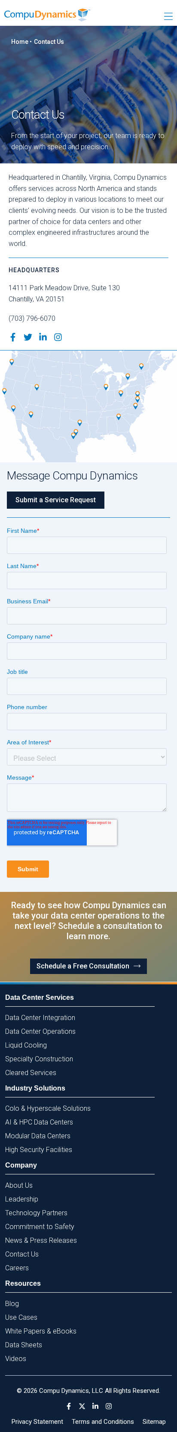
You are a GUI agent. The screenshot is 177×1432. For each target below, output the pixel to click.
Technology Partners (36, 1213)
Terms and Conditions (103, 1422)
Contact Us (22, 1254)
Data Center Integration (40, 1018)
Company (21, 1165)
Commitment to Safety (39, 1227)
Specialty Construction (39, 1059)
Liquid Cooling (26, 1045)
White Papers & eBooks (40, 1331)
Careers (17, 1268)
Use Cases (21, 1317)
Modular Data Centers (37, 1136)
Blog (12, 1304)
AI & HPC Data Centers (39, 1122)
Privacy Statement (37, 1422)
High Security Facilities (38, 1150)
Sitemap (154, 1422)
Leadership (21, 1199)
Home (19, 41)
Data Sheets (23, 1345)
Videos (15, 1359)
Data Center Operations (40, 1031)
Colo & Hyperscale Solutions (48, 1108)
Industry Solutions (35, 1088)
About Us (19, 1185)
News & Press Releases (41, 1240)
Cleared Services (30, 1073)
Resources (23, 1283)
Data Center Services (39, 997)
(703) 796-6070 (32, 318)
